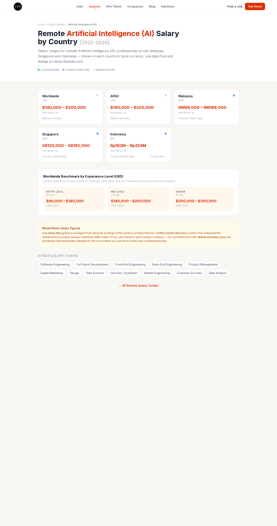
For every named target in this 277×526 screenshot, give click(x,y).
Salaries (94, 6)
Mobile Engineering (157, 273)
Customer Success (189, 273)
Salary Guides (56, 24)
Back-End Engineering (167, 264)
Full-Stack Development (92, 264)
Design (74, 273)
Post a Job (235, 6)
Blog (152, 6)
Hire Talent (114, 6)
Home (41, 24)
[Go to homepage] (17, 6)
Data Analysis (218, 273)
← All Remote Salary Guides (138, 285)
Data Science (95, 273)
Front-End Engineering (130, 264)
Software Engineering (55, 264)
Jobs (79, 6)
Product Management (203, 264)
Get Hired (255, 6)
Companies (135, 6)
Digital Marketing (52, 273)
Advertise (167, 6)
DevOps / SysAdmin (124, 273)
